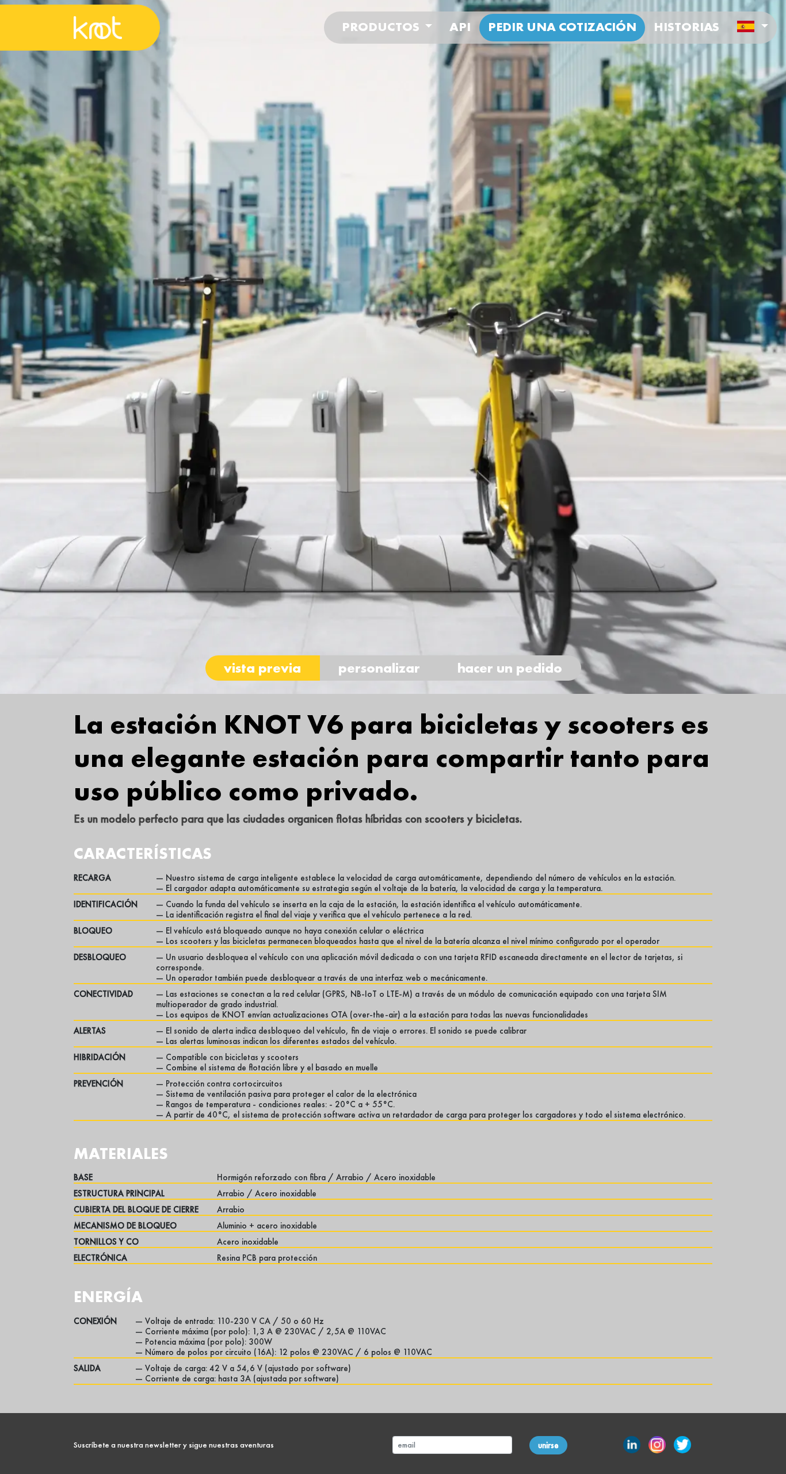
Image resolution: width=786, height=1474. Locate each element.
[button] (752, 28)
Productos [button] (382, 26)
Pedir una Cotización (562, 26)
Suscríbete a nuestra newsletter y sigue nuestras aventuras (174, 1445)
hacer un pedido (509, 668)
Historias (686, 26)
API (460, 26)
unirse (548, 1445)
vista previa (262, 668)
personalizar (379, 668)
